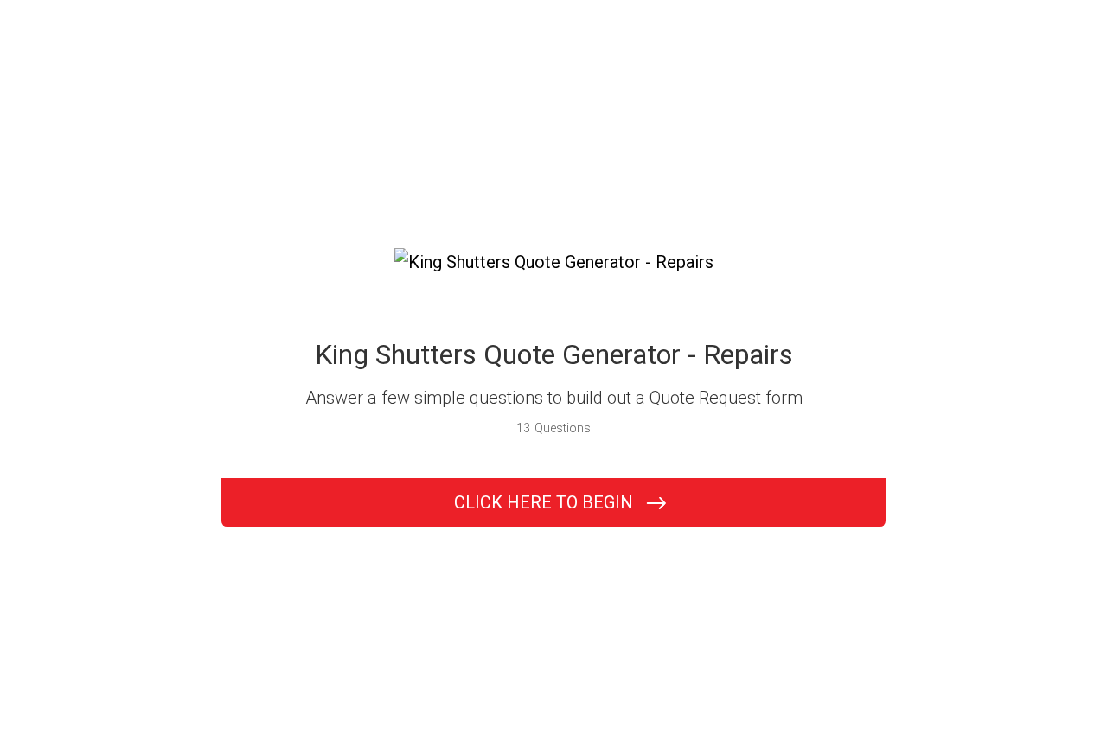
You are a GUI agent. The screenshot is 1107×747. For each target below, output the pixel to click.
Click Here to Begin (543, 502)
